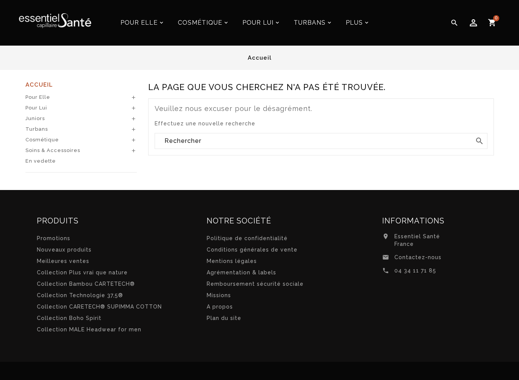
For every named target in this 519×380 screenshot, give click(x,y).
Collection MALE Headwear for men (89, 329)
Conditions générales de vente (252, 250)
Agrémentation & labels (241, 272)
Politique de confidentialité (247, 238)
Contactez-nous (417, 257)
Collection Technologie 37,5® (80, 295)
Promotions (53, 238)
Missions (219, 295)
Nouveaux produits (64, 250)
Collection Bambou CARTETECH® (86, 284)
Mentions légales (232, 261)
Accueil (39, 84)
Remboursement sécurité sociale (255, 284)
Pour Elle (37, 97)
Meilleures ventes (63, 261)
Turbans (36, 129)
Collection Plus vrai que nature (82, 272)
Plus (354, 22)
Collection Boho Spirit (69, 318)
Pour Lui (36, 108)
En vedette (40, 161)
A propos (220, 307)
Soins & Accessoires (52, 150)
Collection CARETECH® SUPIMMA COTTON (99, 307)
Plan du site (224, 318)
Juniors (35, 118)
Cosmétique (42, 139)
